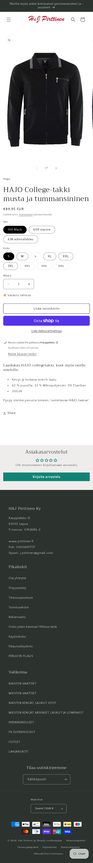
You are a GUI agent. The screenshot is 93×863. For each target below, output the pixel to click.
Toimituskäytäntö (70, 847)
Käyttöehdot (17, 636)
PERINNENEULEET (21, 722)
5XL (46, 267)
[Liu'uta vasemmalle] (37, 168)
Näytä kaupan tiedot (22, 354)
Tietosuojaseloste (21, 598)
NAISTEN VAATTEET (23, 683)
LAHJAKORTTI (18, 751)
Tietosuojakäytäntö (28, 847)
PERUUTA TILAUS (21, 656)
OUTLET (14, 742)
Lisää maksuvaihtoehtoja (46, 331)
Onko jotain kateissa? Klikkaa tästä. (33, 627)
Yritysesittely (17, 588)
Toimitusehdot (19, 607)
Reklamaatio (17, 617)
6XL (63, 267)
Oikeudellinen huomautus (48, 853)
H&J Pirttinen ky (27, 840)
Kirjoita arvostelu (47, 477)
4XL (30, 267)
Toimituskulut (26, 215)
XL (50, 256)
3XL (10, 266)
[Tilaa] (65, 779)
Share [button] (12, 413)
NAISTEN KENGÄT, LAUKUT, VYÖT (32, 703)
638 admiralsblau (21, 239)
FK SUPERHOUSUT (22, 732)
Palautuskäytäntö (21, 646)
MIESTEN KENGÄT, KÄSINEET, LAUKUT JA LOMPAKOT (46, 712)
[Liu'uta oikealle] (56, 168)
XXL (66, 256)
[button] (8, 19)
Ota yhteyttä (17, 578)
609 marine (42, 229)
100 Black (15, 229)
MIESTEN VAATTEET (23, 693)
